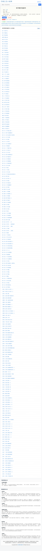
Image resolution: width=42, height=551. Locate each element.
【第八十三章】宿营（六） (6, 391)
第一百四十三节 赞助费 (6, 195)
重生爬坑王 (4, 527)
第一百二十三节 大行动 (6, 152)
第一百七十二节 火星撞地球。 (7, 258)
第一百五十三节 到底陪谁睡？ (7, 217)
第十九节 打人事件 (5, 69)
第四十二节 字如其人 (5, 119)
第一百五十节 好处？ (5, 211)
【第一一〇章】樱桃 (5, 450)
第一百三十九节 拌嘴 (5, 187)
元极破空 (3, 503)
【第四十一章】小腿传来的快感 (7, 300)
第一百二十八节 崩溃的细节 (7, 163)
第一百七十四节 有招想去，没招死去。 (8, 263)
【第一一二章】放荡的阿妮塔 (7, 454)
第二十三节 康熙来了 (5, 78)
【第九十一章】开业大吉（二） (7, 408)
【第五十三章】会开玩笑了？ (7, 326)
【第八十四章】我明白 (6, 393)
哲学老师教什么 (31, 23)
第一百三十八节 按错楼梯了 (7, 185)
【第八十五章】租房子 (6, 395)
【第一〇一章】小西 (5, 430)
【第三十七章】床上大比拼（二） (8, 291)
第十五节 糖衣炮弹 (5, 61)
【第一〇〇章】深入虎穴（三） (7, 428)
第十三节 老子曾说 (5, 56)
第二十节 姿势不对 (5, 72)
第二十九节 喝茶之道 (5, 91)
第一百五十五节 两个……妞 (7, 221)
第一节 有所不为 (5, 30)
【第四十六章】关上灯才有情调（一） (8, 311)
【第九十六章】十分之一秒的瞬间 (8, 419)
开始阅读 (4, 17)
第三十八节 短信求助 (5, 111)
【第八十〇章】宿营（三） (6, 384)
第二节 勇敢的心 (5, 32)
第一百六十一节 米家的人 (6, 234)
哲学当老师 (36, 23)
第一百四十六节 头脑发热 (6, 202)
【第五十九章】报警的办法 (6, 339)
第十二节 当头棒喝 (5, 54)
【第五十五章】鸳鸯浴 (6, 330)
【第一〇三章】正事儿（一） (7, 434)
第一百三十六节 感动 (5, 180)
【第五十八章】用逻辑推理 (6, 337)
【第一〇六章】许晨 (5, 441)
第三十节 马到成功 (5, 93)
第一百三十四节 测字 (5, 176)
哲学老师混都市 (18, 25)
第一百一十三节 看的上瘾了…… (7, 130)
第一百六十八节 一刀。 (6, 250)
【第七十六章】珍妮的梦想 (6, 376)
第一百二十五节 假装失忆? (6, 156)
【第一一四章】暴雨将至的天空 (7, 458)
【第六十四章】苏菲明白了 (6, 350)
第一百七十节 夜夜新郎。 (6, 254)
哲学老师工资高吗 (11, 23)
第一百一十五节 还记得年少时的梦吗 (8, 135)
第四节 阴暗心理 (5, 37)
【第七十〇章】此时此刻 (6, 363)
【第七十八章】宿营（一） (6, 380)
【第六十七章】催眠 (5, 356)
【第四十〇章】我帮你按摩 (6, 297)
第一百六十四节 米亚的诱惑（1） (8, 241)
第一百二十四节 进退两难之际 (7, 154)
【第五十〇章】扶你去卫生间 (7, 319)
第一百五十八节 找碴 (5, 228)
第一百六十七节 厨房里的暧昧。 (7, 248)
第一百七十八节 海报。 (6, 271)
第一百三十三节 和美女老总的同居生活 (8, 174)
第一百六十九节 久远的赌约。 (7, 252)
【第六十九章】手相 (5, 360)
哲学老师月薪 (13, 25)
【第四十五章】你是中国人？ (7, 308)
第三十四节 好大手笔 (5, 102)
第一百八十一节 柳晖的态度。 (7, 278)
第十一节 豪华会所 (5, 52)
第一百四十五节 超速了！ (6, 200)
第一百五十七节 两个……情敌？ (7, 226)
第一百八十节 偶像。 (5, 276)
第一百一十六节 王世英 (6, 137)
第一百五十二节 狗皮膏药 (6, 215)
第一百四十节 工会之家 (6, 189)
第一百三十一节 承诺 (5, 169)
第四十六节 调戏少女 (5, 128)
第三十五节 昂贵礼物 (5, 104)
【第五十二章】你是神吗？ (6, 324)
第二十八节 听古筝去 (5, 89)
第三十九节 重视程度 (5, 113)
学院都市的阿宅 (4, 509)
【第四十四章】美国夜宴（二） (7, 306)
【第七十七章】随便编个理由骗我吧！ (8, 378)
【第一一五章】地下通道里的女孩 (8, 460)
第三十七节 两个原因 (5, 108)
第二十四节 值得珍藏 (5, 80)
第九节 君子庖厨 (5, 48)
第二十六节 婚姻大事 (5, 85)
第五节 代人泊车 (5, 39)
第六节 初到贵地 (5, 41)
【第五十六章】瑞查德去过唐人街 (8, 332)
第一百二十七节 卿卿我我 (6, 161)
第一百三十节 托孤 (5, 167)
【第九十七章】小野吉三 (6, 421)
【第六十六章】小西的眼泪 (6, 354)
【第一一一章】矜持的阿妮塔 (7, 452)
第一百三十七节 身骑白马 (6, 182)
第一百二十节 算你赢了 (6, 145)
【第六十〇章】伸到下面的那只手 (8, 341)
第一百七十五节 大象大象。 (7, 265)
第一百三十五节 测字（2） (6, 178)
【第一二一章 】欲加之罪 (6, 473)
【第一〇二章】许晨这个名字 (7, 432)
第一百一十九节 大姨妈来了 (7, 143)
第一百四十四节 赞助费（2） (7, 198)
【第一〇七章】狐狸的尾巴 (6, 443)
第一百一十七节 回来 (5, 139)
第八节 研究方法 (5, 45)
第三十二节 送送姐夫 (5, 98)
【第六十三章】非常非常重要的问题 (8, 347)
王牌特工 (3, 533)
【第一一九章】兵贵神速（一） (7, 469)
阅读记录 (39, 1)
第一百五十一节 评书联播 (6, 213)
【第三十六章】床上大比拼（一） (8, 289)
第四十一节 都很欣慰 (5, 117)
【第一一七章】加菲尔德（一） (7, 465)
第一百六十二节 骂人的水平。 (7, 237)
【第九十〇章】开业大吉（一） (7, 406)
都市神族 (3, 497)
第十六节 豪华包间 (5, 63)
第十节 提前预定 (5, 50)
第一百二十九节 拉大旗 (6, 165)
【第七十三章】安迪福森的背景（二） (8, 369)
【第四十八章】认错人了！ (6, 315)
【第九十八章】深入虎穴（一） (7, 423)
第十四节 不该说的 (5, 59)
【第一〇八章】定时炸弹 (6, 445)
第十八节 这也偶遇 (5, 67)
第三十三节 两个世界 (5, 100)
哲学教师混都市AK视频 (20, 21)
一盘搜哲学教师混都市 (28, 21)
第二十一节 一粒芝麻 (5, 74)
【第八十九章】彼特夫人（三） (7, 404)
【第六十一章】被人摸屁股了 (7, 343)
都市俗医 (3, 521)
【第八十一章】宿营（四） (6, 387)
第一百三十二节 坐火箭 (6, 171)
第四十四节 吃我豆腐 (5, 124)
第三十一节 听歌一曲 (5, 95)
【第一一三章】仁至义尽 (6, 456)
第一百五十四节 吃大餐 (6, 219)
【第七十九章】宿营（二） (6, 382)
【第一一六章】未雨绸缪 (6, 463)
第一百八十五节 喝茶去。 (6, 287)
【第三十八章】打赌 (5, 293)
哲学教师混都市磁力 (35, 21)
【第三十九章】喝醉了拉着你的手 (8, 295)
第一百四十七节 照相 (5, 204)
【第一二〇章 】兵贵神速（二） (7, 471)
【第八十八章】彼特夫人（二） (7, 402)
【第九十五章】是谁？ (6, 417)
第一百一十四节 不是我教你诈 (7, 132)
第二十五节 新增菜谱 (5, 82)
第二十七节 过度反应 (5, 87)
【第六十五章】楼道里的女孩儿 (7, 352)
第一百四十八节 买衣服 (6, 206)
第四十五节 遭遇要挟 (5, 126)
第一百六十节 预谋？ (5, 232)
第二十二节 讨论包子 (5, 76)
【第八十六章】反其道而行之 (7, 397)
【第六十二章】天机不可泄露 (7, 345)
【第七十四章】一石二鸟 (6, 371)
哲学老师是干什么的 (25, 23)
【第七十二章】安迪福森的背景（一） (8, 367)
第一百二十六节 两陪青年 (6, 158)
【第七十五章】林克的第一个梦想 (8, 374)
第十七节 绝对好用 (5, 65)
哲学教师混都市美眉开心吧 (11, 21)
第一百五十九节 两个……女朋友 (7, 230)
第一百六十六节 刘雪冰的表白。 (7, 245)
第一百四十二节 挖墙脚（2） (7, 193)
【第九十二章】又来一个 (6, 410)
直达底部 (9, 17)
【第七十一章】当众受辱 (6, 365)
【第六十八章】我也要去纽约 (7, 358)
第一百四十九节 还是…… (6, 208)
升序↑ (39, 28)
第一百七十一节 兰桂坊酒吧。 (7, 256)
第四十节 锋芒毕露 (5, 115)
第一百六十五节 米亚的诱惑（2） (8, 243)
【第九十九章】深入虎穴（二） (7, 426)
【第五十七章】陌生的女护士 (7, 334)
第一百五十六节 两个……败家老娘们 (8, 224)
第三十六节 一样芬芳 (5, 106)
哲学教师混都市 (4, 482)
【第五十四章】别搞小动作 (6, 328)
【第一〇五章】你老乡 (6, 439)
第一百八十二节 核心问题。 (7, 280)
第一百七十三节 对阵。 (6, 261)
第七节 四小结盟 (5, 43)
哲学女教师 (16, 23)
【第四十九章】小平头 (6, 317)
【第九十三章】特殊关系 (6, 413)
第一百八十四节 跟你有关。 (7, 284)
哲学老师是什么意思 (7, 25)
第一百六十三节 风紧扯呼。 (7, 239)
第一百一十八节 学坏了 (6, 141)
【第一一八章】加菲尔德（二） (7, 467)
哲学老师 (19, 23)
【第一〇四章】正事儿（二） (7, 436)
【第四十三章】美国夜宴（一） (7, 304)
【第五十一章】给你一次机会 (7, 321)
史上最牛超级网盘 (5, 515)
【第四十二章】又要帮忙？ (6, 302)
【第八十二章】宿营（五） (6, 389)
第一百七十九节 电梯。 (6, 274)
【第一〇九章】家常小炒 (6, 447)
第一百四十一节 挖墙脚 (6, 191)
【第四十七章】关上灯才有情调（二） (8, 313)
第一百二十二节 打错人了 (6, 150)
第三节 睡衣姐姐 (5, 35)
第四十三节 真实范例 (5, 122)
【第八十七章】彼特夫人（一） (7, 400)
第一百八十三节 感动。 (6, 282)
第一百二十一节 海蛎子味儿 (7, 148)
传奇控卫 (3, 491)
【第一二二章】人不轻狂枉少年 (11, 19)
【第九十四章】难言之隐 (6, 415)
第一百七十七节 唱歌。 (6, 269)
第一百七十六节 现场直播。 (7, 267)
